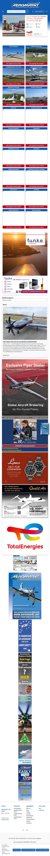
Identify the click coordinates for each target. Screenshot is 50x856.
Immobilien (36, 189)
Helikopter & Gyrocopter (13, 87)
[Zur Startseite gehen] (25, 5)
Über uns (28, 808)
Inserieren (28, 813)
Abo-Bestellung (29, 815)
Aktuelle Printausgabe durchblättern (12, 445)
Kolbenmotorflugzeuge (36, 46)
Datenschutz (29, 817)
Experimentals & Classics (36, 67)
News (27, 810)
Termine (28, 812)
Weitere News (6, 350)
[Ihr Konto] (32, 11)
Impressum (28, 823)
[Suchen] (27, 11)
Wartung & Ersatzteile (13, 128)
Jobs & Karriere (13, 189)
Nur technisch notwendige (28, 850)
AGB (40, 808)
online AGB (41, 810)
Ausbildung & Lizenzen (13, 148)
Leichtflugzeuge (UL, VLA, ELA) (13, 67)
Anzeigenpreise (17, 808)
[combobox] (16, 11)
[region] (25, 328)
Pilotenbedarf (36, 128)
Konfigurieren (16, 850)
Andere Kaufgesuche (13, 210)
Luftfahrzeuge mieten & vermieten (36, 169)
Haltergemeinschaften (13, 169)
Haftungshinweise (30, 819)
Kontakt (28, 821)
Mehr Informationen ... (6, 854)
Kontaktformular (5, 819)
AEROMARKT (29, 806)
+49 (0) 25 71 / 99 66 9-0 (5, 810)
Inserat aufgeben (39, 11)
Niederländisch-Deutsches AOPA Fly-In (14, 338)
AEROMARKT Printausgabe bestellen (25, 440)
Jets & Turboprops (13, 46)
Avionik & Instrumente (36, 108)
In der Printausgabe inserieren (10, 443)
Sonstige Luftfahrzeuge (36, 87)
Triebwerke (13, 108)
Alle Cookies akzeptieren (42, 850)
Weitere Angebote (36, 210)
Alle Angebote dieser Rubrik (13, 63)
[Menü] (2, 11)
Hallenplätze (36, 148)
